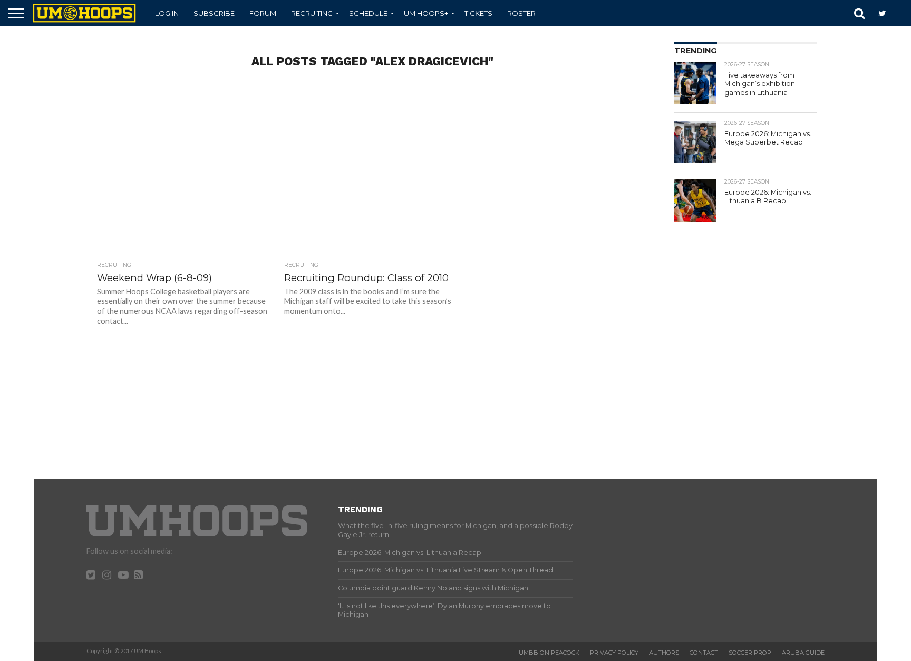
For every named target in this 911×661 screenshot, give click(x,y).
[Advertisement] (372, 167)
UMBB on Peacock (549, 652)
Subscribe (214, 13)
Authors (664, 652)
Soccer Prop (750, 652)
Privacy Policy (614, 652)
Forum (262, 13)
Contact (704, 652)
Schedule (368, 13)
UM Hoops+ (426, 13)
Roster (521, 13)
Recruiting (312, 13)
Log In (167, 13)
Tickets (478, 13)
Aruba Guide (803, 652)
